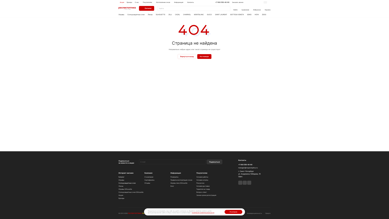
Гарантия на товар (203, 189)
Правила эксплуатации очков (181, 180)
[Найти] (227, 8)
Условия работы (202, 177)
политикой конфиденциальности (203, 213)
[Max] (249, 183)
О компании (148, 177)
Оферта (267, 213)
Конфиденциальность (254, 213)
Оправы (121, 180)
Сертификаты (149, 180)
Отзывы (147, 183)
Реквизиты (174, 177)
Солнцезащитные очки (127, 183)
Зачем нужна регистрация (206, 195)
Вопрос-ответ (201, 192)
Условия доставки (203, 186)
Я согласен (233, 212)
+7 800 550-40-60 (222, 2)
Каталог (121, 177)
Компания (148, 173)
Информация (175, 173)
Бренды (121, 198)
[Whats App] (245, 183)
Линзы (121, 186)
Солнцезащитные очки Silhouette (131, 192)
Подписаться (214, 162)
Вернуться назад (187, 56)
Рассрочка (200, 183)
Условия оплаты (202, 180)
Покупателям (201, 173)
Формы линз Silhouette (178, 183)
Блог (172, 186)
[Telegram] (240, 183)
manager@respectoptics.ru (248, 168)
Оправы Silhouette (125, 189)
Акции (121, 195)
